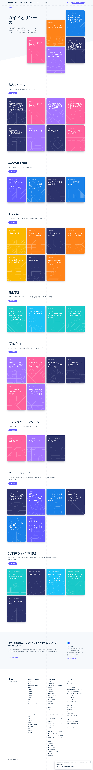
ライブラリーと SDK (53, 751)
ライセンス (70, 695)
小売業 (49, 728)
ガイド (10, 7)
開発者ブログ (51, 755)
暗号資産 (30, 697)
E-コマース (50, 689)
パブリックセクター (53, 726)
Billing (29, 687)
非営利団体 (50, 722)
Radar (29, 722)
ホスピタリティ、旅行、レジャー (56, 714)
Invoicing (30, 708)
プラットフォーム (52, 703)
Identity (30, 706)
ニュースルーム (71, 711)
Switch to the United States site (64, 766)
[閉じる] (90, 762)
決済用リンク (31, 716)
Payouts (30, 720)
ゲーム (49, 712)
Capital (30, 689)
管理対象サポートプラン (73, 723)
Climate (30, 693)
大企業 (49, 681)
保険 (49, 716)
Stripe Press (70, 713)
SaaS (49, 706)
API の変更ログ (51, 749)
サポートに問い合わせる (73, 721)
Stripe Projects (51, 753)
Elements (30, 701)
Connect (30, 695)
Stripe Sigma (31, 726)
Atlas (29, 683)
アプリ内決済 (51, 697)
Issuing (30, 710)
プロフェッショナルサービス (55, 724)
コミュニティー (71, 687)
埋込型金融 (50, 691)
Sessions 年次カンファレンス (74, 689)
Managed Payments (33, 714)
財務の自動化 (51, 693)
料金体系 (46, 2)
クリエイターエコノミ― (54, 710)
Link (29, 712)
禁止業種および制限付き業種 (74, 693)
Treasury (30, 732)
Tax (29, 728)
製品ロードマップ (71, 707)
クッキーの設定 (71, 699)
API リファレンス (52, 745)
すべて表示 (12, 93)
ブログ (69, 685)
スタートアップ (51, 683)
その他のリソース (71, 658)
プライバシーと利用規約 (73, 691)
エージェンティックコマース (55, 685)
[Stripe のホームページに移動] (10, 679)
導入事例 (69, 683)
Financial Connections (33, 703)
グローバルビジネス (53, 695)
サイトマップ (70, 697)
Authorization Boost (33, 685)
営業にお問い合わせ (77, 2)
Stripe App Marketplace (54, 733)
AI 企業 (49, 708)
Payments (30, 718)
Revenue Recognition (33, 724)
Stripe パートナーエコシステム (55, 735)
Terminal (30, 730)
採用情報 (69, 709)
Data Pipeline (31, 699)
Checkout (30, 691)
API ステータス (51, 747)
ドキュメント (51, 743)
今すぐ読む (71, 33)
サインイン (66, 2)
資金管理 (50, 701)
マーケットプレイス (53, 699)
